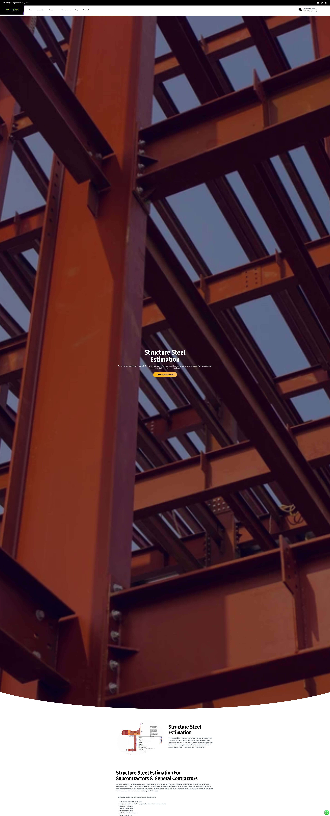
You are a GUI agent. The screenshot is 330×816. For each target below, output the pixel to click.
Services (52, 10)
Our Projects (66, 10)
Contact (86, 10)
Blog (76, 10)
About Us (41, 10)
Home (31, 10)
